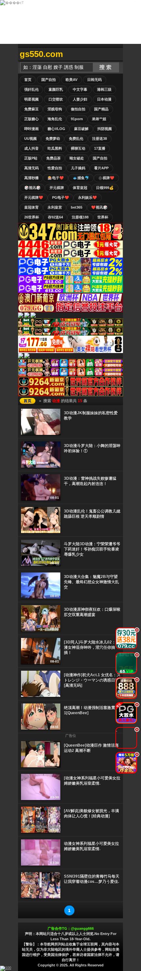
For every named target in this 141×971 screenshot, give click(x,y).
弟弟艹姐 (99, 119)
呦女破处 (77, 158)
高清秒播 (31, 178)
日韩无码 (94, 80)
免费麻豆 (31, 109)
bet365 (76, 207)
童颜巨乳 (56, 89)
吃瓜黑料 (55, 148)
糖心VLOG (56, 129)
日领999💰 (105, 188)
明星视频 (31, 99)
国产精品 (101, 109)
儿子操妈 (78, 168)
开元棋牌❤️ (33, 197)
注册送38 (99, 138)
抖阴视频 (104, 129)
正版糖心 (31, 119)
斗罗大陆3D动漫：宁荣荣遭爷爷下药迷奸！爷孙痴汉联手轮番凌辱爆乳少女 (92, 549)
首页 (27, 80)
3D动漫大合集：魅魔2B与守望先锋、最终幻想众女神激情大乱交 (91, 581)
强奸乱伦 (31, 89)
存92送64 (55, 217)
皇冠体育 (31, 207)
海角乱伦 (55, 119)
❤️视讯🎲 (99, 207)
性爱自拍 (55, 168)
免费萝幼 (53, 138)
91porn (77, 119)
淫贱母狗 (55, 109)
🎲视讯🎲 (32, 188)
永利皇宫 (55, 207)
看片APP (101, 168)
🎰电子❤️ (56, 178)
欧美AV (71, 80)
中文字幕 (80, 89)
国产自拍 (48, 80)
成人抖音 (31, 148)
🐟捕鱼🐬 (81, 178)
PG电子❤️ (60, 197)
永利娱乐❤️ (87, 197)
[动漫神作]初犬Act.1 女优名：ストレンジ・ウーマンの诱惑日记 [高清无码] (92, 680)
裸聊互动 (78, 148)
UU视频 (30, 138)
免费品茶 (53, 158)
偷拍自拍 (78, 109)
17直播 (99, 148)
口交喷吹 (56, 99)
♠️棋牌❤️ (106, 178)
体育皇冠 (80, 188)
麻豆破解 (81, 129)
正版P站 (30, 158)
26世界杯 (31, 217)
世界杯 (102, 217)
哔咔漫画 (31, 129)
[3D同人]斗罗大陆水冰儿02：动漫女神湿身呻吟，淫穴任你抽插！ (92, 647)
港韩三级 (104, 89)
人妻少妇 (80, 99)
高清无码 (31, 168)
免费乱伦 (76, 138)
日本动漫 (104, 99)
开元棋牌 (57, 188)
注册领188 (80, 217)
